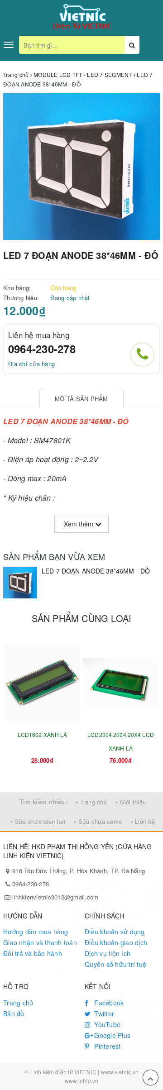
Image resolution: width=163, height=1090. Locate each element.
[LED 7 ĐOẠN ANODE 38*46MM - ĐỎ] (20, 582)
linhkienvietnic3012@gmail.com (55, 897)
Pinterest (106, 1046)
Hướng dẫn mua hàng (35, 931)
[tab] (81, 399)
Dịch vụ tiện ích (107, 953)
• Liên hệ (143, 821)
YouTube (106, 1024)
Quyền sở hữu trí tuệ (115, 964)
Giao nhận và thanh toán (40, 942)
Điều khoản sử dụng (115, 931)
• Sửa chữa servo (98, 821)
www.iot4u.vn (82, 1081)
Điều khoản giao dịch (116, 942)
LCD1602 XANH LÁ (42, 734)
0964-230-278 (42, 348)
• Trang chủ (91, 802)
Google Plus (111, 1035)
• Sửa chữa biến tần (37, 821)
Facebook (108, 1002)
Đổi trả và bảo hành (32, 953)
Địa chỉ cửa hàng (31, 363)
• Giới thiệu (130, 802)
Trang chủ (18, 1002)
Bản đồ (13, 1013)
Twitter (103, 1013)
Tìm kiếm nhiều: (43, 801)
